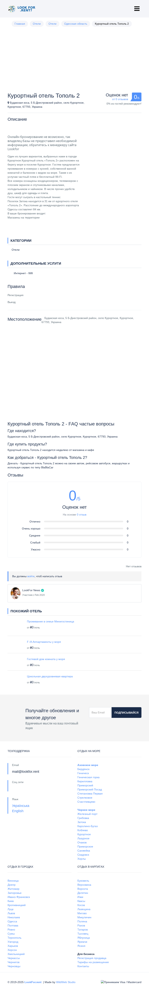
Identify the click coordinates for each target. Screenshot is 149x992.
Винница (13, 880)
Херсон (12, 949)
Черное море (86, 809)
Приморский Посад (89, 789)
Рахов (81, 925)
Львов (11, 913)
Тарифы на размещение (93, 962)
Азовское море (87, 765)
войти (31, 576)
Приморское (85, 846)
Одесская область (75, 23)
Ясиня (81, 945)
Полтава (13, 925)
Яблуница (83, 937)
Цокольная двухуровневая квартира (50, 676)
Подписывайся (126, 712)
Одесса (12, 921)
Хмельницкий (16, 954)
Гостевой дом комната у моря (46, 659)
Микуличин (84, 917)
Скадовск (83, 854)
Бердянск (83, 769)
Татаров (82, 929)
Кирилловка (84, 781)
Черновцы (14, 966)
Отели (37, 23)
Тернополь (14, 937)
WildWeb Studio (65, 982)
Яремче (82, 941)
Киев (11, 901)
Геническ (83, 773)
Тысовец (82, 933)
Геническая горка (88, 777)
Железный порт (87, 813)
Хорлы (81, 858)
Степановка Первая (90, 793)
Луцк (10, 909)
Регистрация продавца (91, 958)
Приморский (85, 785)
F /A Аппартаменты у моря (44, 641)
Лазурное (83, 838)
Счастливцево (86, 801)
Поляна (82, 921)
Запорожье (15, 892)
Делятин (82, 892)
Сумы (11, 933)
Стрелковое (84, 797)
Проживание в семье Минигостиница (50, 621)
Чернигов (13, 962)
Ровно (11, 929)
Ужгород (13, 941)
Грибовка (83, 818)
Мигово (82, 913)
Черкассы (14, 958)
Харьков (13, 945)
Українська (20, 806)
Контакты (83, 966)
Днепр (12, 884)
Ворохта (82, 888)
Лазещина (83, 909)
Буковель (83, 880)
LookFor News (31, 590)
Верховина (84, 884)
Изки (80, 896)
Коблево (82, 830)
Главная (20, 23)
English (17, 811)
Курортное (84, 834)
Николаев (14, 917)
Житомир (13, 888)
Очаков (82, 842)
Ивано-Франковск (19, 896)
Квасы (81, 901)
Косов (81, 905)
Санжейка (83, 850)
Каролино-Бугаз (87, 826)
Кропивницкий (17, 905)
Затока (81, 822)
